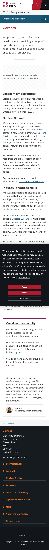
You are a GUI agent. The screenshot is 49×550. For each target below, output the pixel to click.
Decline (24, 293)
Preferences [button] (24, 277)
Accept (24, 287)
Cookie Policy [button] (39, 270)
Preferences (24, 298)
